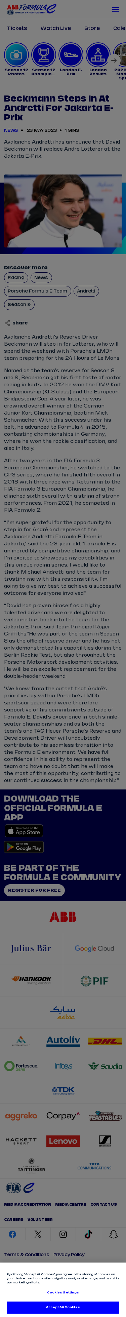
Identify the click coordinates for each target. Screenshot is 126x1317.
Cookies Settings (63, 1292)
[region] (63, 1290)
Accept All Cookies (63, 1307)
